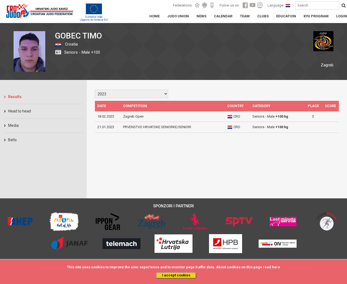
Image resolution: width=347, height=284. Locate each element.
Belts (12, 140)
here (276, 267)
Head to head (19, 111)
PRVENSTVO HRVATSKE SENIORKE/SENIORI (157, 127)
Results (15, 97)
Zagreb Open (133, 116)
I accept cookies (176, 275)
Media (13, 125)
